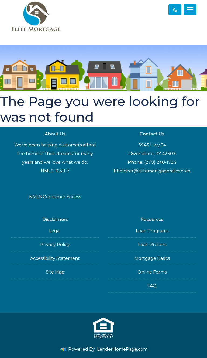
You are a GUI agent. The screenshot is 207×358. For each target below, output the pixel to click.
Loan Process (152, 244)
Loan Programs (152, 230)
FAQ (152, 285)
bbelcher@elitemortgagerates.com (152, 170)
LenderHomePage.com (122, 349)
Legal (55, 230)
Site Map (55, 272)
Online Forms (152, 272)
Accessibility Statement (55, 258)
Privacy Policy (55, 244)
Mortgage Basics (152, 258)
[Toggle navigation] (190, 9)
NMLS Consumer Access (55, 196)
